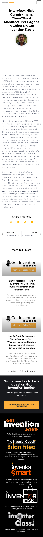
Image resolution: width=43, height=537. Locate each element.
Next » (32, 371)
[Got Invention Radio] (8, 2)
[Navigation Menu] (39, 2)
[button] (11, 222)
